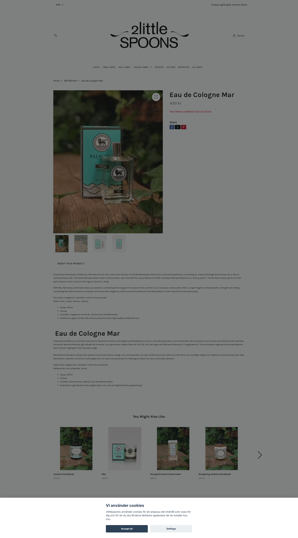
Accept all (127, 528)
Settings (171, 528)
